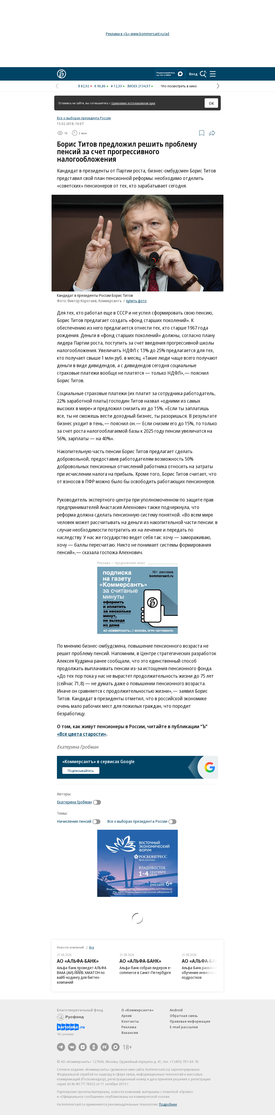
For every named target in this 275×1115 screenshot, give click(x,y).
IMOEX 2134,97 (138, 86)
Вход (193, 73)
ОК (211, 103)
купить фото (136, 300)
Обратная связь (184, 1015)
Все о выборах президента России (84, 118)
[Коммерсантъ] (61, 73)
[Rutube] (105, 1047)
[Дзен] (83, 1047)
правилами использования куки (133, 103)
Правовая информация (190, 1021)
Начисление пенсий (74, 821)
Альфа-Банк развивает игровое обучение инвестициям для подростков (208, 972)
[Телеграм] (61, 1047)
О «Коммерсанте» (137, 1010)
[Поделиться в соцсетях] (212, 133)
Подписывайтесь (81, 770)
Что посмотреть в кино (179, 86)
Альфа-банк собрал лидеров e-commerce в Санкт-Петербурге (145, 970)
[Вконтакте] (72, 1047)
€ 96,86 (100, 86)
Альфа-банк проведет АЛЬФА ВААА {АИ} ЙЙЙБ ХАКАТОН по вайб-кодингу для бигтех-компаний (81, 975)
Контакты (130, 1021)
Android (176, 1010)
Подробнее (168, 1104)
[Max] (115, 1047)
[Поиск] (203, 74)
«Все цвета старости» (81, 734)
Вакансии (129, 1032)
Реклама (128, 1026)
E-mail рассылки (184, 1026)
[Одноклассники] (94, 1047)
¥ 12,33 (116, 86)
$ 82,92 (83, 86)
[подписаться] (98, 802)
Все (91, 947)
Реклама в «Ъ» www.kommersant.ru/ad (137, 33)
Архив (126, 1015)
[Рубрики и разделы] (213, 74)
